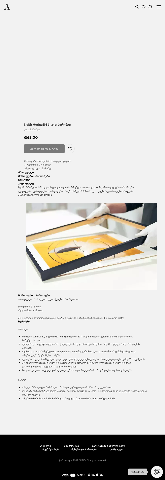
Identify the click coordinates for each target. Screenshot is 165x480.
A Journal (45, 445)
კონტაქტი (116, 449)
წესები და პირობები (84, 449)
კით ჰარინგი (32, 129)
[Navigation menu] (159, 6)
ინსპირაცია (71, 445)
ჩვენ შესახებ (50, 449)
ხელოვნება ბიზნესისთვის (108, 445)
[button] (137, 6)
